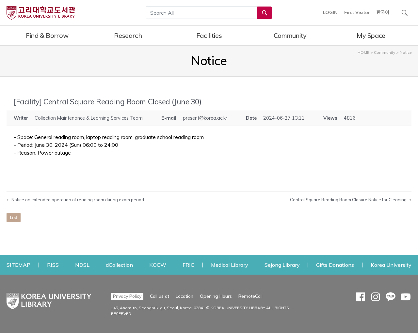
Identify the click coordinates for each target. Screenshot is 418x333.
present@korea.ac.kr (205, 118)
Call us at (159, 296)
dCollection (119, 264)
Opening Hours (216, 296)
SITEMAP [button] (18, 265)
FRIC (188, 264)
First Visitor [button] (357, 12)
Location (184, 296)
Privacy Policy (127, 296)
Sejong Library (282, 264)
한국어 (383, 12)
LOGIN (330, 12)
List (13, 217)
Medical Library (229, 264)
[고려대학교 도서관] (49, 299)
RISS (53, 264)
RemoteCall (250, 296)
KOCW (157, 264)
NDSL (82, 264)
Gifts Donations (335, 264)
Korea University (391, 264)
